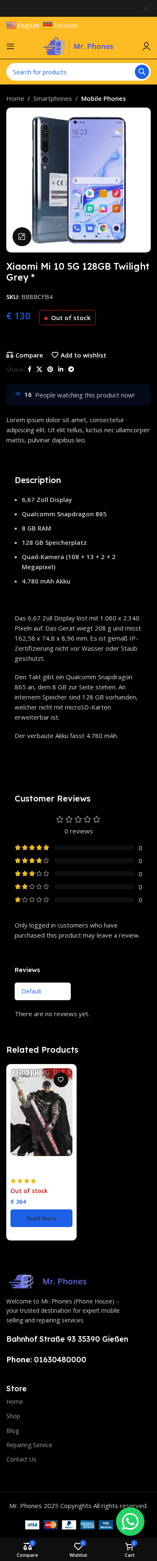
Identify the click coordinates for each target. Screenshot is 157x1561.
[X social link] (39, 369)
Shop (13, 1416)
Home (15, 98)
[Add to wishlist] (61, 1079)
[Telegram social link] (71, 369)
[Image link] (48, 1280)
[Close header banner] (146, 8)
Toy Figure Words (32, 1171)
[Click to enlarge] (22, 236)
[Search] (142, 72)
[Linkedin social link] (61, 369)
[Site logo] (78, 45)
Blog (12, 1431)
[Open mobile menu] (10, 46)
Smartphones (52, 98)
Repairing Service (29, 1445)
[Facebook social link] (29, 369)
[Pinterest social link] (50, 369)
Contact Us (21, 1459)
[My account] (146, 46)
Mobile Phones (103, 98)
